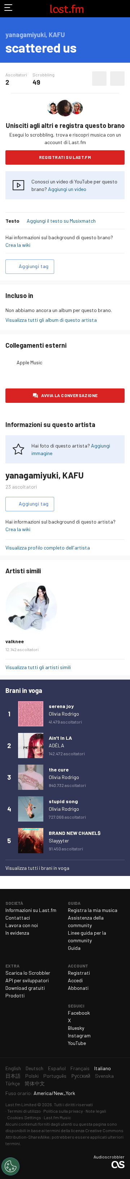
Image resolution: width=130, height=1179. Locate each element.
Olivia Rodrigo (64, 714)
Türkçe (12, 1083)
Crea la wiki (17, 245)
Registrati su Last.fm (65, 157)
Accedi (75, 980)
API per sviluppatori (27, 980)
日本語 (13, 1076)
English (13, 1068)
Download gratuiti (25, 988)
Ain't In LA (60, 738)
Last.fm (67, 8)
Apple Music (29, 362)
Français (80, 1068)
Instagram (79, 1035)
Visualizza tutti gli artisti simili (38, 667)
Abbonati (78, 988)
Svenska (104, 1076)
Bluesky (76, 1028)
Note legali (96, 1110)
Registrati (79, 973)
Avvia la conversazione (69, 395)
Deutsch (34, 1068)
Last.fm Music (57, 1117)
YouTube (77, 1043)
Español (57, 1068)
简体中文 (35, 1083)
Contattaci (17, 918)
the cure (59, 769)
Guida (74, 948)
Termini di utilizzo (24, 1110)
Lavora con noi (21, 925)
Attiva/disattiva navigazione (8, 8)
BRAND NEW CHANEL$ (75, 833)
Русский (80, 1076)
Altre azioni (117, 78)
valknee (14, 641)
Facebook (79, 1013)
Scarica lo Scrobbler (27, 973)
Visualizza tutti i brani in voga (37, 868)
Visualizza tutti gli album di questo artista (51, 320)
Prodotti (15, 995)
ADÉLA (56, 745)
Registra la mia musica (92, 910)
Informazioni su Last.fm (30, 910)
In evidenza (17, 933)
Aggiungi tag (34, 266)
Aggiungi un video (67, 189)
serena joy (61, 706)
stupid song (63, 801)
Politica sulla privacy (63, 1110)
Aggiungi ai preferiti (99, 78)
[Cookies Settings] (10, 1166)
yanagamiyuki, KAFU (44, 475)
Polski (32, 1076)
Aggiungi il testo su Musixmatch (61, 221)
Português (54, 1076)
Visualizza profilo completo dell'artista (47, 547)
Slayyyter (59, 840)
